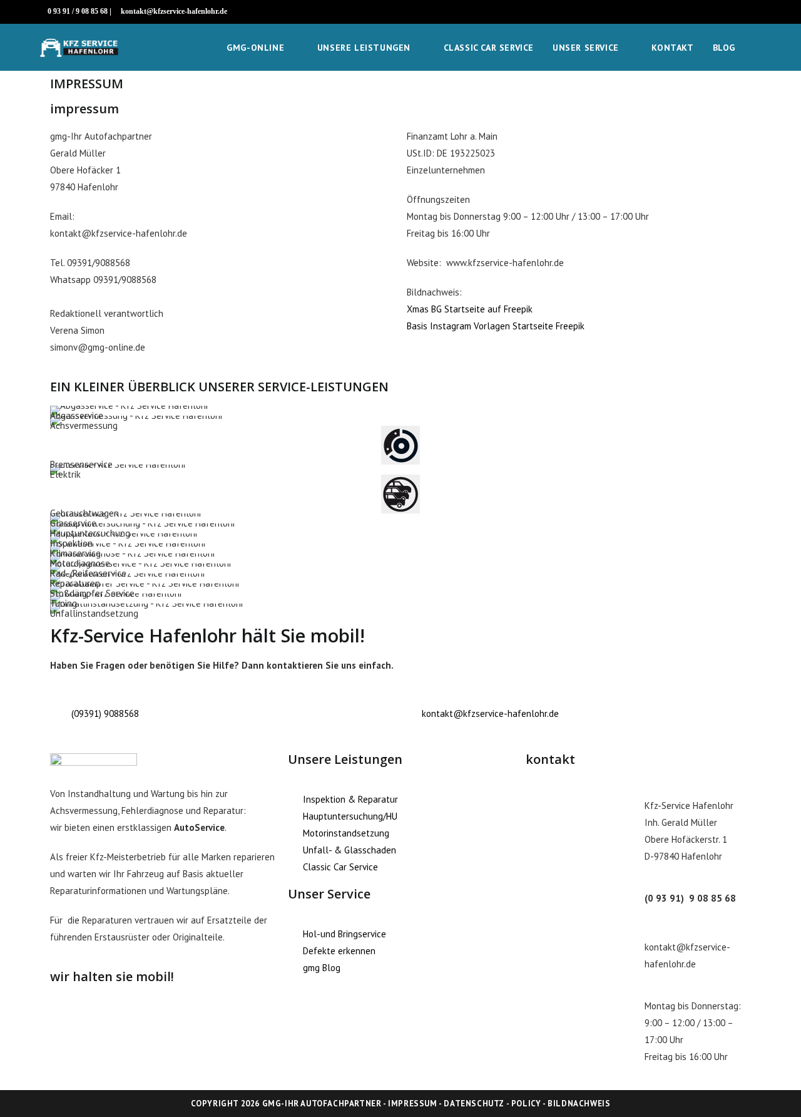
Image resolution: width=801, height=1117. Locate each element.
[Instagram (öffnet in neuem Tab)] (755, 12)
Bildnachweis (579, 1103)
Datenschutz (474, 1103)
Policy (526, 1103)
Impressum (412, 1103)
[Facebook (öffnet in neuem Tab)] (743, 12)
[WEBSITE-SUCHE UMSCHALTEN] (757, 47)
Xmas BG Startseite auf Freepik (470, 309)
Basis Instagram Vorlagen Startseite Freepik (495, 326)
